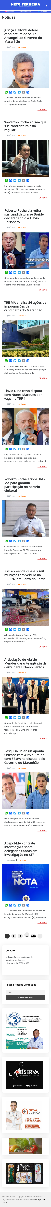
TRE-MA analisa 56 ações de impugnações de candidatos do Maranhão (25, 307)
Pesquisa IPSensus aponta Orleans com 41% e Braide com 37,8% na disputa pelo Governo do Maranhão (24, 757)
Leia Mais (42, 109)
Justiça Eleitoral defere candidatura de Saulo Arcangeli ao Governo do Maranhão (23, 36)
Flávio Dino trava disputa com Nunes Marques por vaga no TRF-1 (23, 395)
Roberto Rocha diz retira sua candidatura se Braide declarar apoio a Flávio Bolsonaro (24, 216)
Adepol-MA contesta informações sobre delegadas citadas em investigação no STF (20, 849)
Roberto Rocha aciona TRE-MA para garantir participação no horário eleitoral (24, 485)
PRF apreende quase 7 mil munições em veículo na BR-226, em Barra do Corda (25, 575)
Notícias (22, 47)
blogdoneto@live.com (16, 960)
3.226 (33, 936)
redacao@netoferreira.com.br (19, 957)
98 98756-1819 (22, 963)
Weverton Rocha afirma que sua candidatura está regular (25, 126)
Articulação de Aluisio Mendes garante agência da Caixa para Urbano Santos (25, 664)
